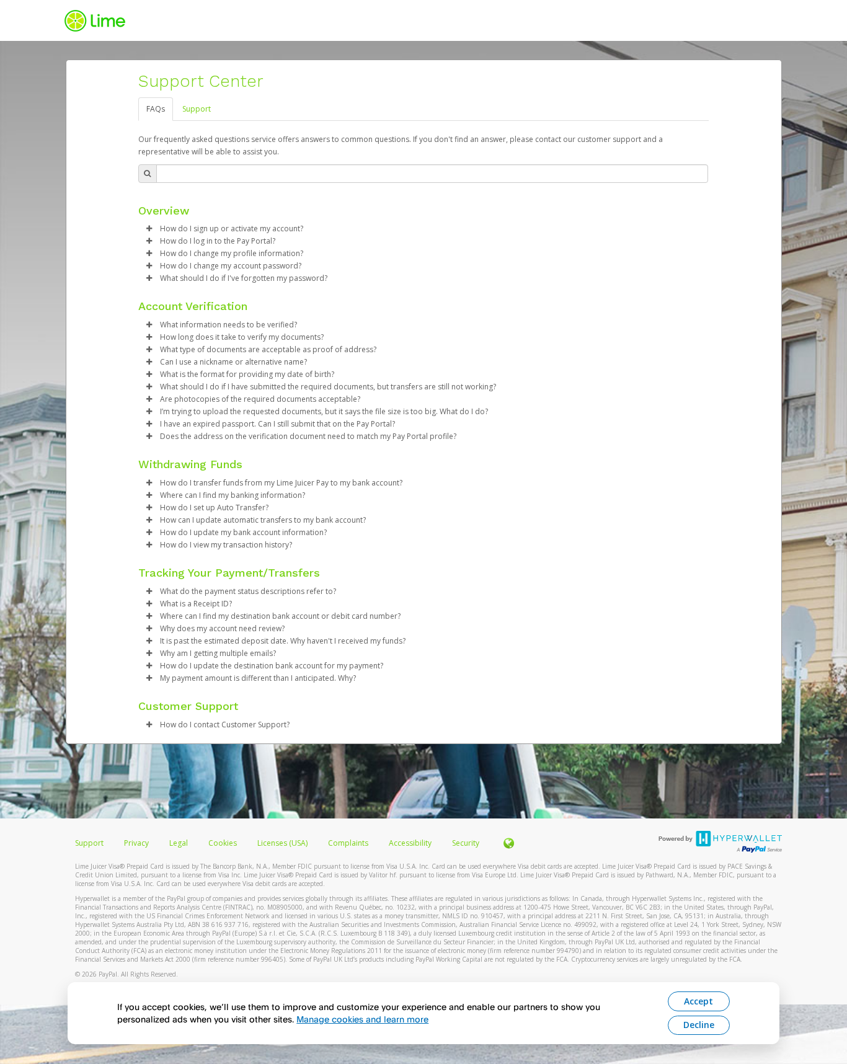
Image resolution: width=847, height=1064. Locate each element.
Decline (698, 1025)
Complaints (349, 843)
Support (196, 109)
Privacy (136, 843)
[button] (149, 229)
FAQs (155, 109)
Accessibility (410, 843)
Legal (178, 843)
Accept (698, 1001)
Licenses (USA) (283, 843)
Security (465, 843)
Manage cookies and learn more (362, 1019)
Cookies (222, 843)
